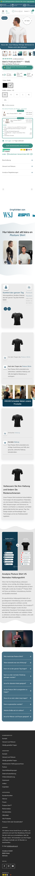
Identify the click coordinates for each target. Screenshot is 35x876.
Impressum (5, 789)
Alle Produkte (6, 828)
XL (29, 95)
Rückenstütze (6, 818)
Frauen (4, 811)
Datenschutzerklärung (9, 783)
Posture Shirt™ (7, 815)
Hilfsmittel (5, 825)
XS (5, 95)
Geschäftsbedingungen (9, 780)
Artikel (4, 793)
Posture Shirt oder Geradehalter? (12, 831)
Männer (4, 808)
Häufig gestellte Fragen (9, 754)
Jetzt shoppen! (30, 1)
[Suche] (6, 11)
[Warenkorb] (32, 11)
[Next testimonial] (32, 187)
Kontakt (4, 748)
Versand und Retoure (8, 751)
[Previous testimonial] (3, 187)
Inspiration (5, 796)
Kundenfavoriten (7, 805)
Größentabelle (9, 105)
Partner (4, 776)
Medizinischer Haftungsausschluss (13, 773)
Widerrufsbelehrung (8, 786)
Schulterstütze (6, 821)
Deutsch (26, 11)
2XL (5, 100)
